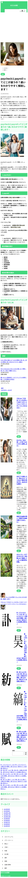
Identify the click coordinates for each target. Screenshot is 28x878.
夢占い (6, 844)
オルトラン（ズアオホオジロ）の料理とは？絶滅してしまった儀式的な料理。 (22, 558)
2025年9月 (7, 809)
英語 (6, 861)
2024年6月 (7, 824)
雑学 (2, 388)
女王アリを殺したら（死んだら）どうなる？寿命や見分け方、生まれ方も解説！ (22, 480)
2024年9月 (7, 818)
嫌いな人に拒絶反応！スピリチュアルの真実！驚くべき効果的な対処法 (14, 378)
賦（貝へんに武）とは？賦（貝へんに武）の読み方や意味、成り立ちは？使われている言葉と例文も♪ (22, 736)
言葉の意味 (8, 865)
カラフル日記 (14, 5)
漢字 (6, 858)
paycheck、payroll (6, 390)
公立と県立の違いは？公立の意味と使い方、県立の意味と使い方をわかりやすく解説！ (14, 361)
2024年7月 (7, 822)
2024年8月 (7, 820)
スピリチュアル (9, 837)
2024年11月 (7, 815)
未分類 (6, 854)
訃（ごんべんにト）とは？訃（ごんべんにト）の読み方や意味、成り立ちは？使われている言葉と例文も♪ (22, 618)
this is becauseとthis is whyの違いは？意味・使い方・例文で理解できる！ (13, 370)
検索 (13, 750)
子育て (6, 847)
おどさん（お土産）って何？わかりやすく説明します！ (22, 443)
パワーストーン (9, 840)
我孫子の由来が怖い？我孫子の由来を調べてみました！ (22, 519)
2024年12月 (7, 813)
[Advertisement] (14, 27)
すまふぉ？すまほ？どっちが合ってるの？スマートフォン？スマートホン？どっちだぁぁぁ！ (22, 403)
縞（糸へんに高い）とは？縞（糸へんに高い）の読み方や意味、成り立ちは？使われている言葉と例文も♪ (14, 781)
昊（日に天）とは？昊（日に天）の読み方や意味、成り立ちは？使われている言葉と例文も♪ (14, 771)
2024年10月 (7, 817)
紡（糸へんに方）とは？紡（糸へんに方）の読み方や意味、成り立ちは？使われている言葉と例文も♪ (22, 676)
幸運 (6, 851)
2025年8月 (7, 811)
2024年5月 (7, 826)
